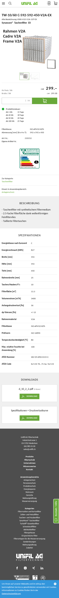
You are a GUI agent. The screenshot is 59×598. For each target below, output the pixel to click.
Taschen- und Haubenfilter (29, 518)
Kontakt (29, 470)
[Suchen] (10, 3)
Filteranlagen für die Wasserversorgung (29, 539)
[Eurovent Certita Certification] (29, 158)
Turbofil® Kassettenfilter (29, 524)
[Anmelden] (48, 3)
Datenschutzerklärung (11, 594)
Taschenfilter (7, 182)
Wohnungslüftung (29, 498)
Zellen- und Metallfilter (29, 515)
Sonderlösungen (29, 542)
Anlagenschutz (8, 192)
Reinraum (30, 492)
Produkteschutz (29, 486)
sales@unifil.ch (29, 449)
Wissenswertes (29, 467)
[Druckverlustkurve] (35, 76)
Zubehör (29, 548)
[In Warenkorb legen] (44, 101)
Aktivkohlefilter (29, 530)
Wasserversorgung (29, 501)
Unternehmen (30, 463)
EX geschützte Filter (30, 536)
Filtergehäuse (29, 533)
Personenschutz (29, 483)
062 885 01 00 (29, 446)
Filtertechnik (29, 460)
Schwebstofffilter (29, 527)
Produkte (30, 457)
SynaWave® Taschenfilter (29, 521)
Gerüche (29, 495)
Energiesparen (29, 489)
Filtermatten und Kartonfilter (29, 512)
